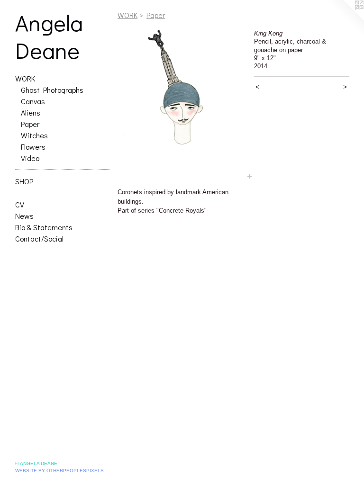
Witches (34, 135)
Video (30, 158)
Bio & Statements (44, 227)
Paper (30, 124)
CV (19, 204)
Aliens (30, 112)
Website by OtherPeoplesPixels (59, 470)
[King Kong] (181, 102)
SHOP (24, 181)
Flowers (33, 147)
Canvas (33, 101)
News (24, 216)
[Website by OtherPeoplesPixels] (345, 19)
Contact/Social (39, 238)
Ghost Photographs (52, 90)
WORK (25, 78)
